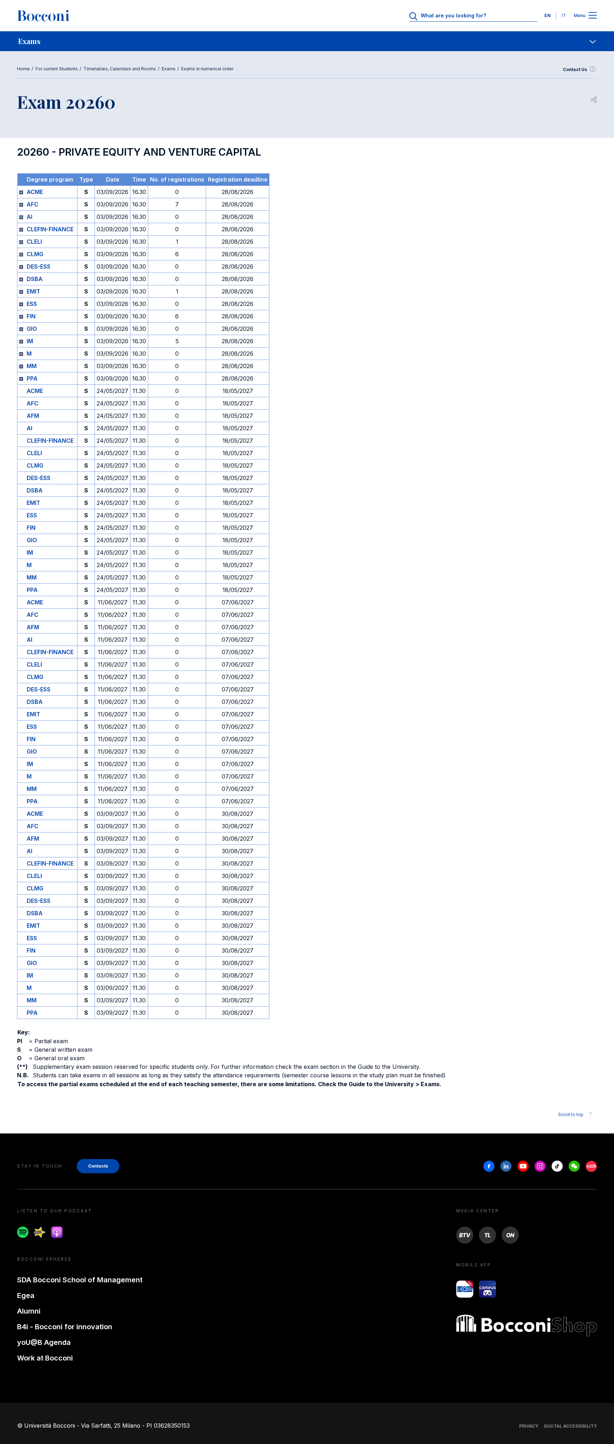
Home (23, 68)
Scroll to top (570, 1114)
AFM (33, 415)
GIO (32, 328)
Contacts (98, 1166)
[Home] (43, 16)
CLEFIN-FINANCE (50, 229)
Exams (169, 68)
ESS (32, 303)
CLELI (34, 241)
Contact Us (575, 69)
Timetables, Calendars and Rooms (120, 68)
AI (29, 216)
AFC (32, 204)
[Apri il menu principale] (592, 16)
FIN (31, 316)
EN (547, 15)
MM (32, 366)
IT (564, 15)
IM (30, 341)
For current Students (57, 68)
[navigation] (307, 41)
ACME (35, 191)
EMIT (33, 291)
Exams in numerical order (207, 68)
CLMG (35, 254)
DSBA (35, 278)
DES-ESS (38, 266)
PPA (32, 378)
